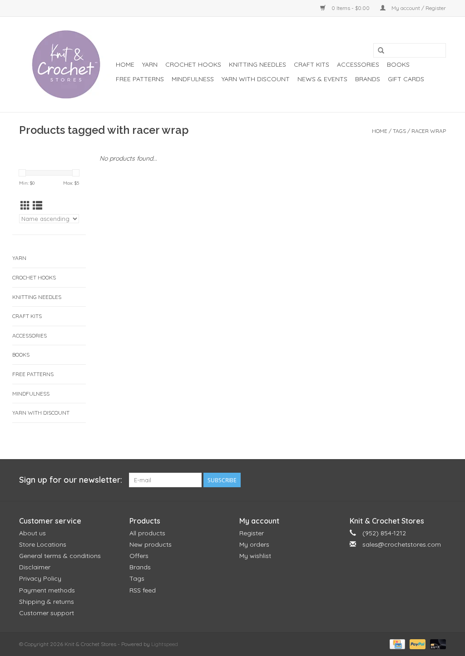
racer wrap (428, 130)
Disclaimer (34, 567)
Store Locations (42, 544)
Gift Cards (406, 79)
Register (251, 533)
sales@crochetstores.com (401, 544)
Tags (399, 130)
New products (150, 544)
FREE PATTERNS (140, 79)
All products (147, 533)
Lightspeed (164, 644)
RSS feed (142, 590)
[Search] (381, 51)
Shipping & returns (46, 601)
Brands (367, 79)
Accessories (358, 64)
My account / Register (418, 8)
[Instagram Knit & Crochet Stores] (438, 480)
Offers (138, 556)
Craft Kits (311, 64)
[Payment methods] (396, 643)
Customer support (46, 613)
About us (32, 533)
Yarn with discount (256, 79)
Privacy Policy (40, 578)
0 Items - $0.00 (350, 8)
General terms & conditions (60, 556)
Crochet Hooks (193, 64)
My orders (254, 544)
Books (398, 64)
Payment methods (47, 590)
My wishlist (255, 556)
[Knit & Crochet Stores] (66, 64)
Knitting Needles (257, 64)
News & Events (322, 79)
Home (125, 64)
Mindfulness (193, 79)
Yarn (150, 64)
